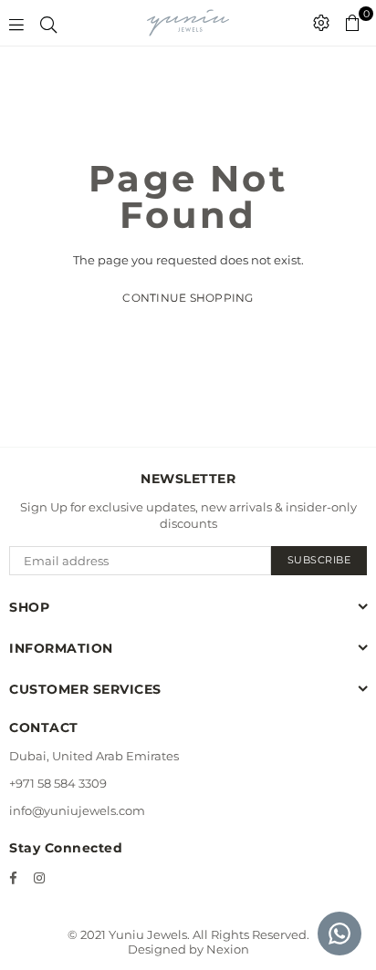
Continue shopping (187, 297)
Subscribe (319, 559)
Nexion (227, 949)
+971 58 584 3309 (58, 783)
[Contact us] (339, 933)
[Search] (48, 22)
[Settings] (321, 22)
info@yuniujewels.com (77, 810)
